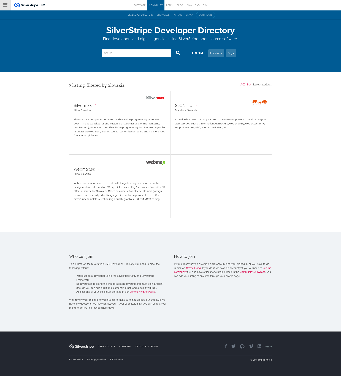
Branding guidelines (96, 359)
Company (125, 346)
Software (139, 5)
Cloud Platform (147, 346)
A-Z (242, 84)
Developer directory (140, 14)
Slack (189, 14)
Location (215, 53)
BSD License (116, 359)
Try (205, 5)
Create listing (193, 268)
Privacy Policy (76, 359)
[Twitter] (232, 346)
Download (193, 5)
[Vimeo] (249, 346)
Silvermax (83, 105)
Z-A (249, 84)
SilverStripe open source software (208, 38)
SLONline (183, 105)
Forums (177, 14)
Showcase (163, 14)
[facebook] (224, 346)
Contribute (205, 14)
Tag (230, 53)
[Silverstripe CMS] (30, 5)
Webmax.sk (84, 169)
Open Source (106, 346)
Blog (180, 5)
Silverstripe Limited (262, 359)
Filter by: (197, 52)
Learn (169, 5)
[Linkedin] (257, 346)
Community (156, 5)
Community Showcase (142, 291)
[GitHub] (241, 346)
